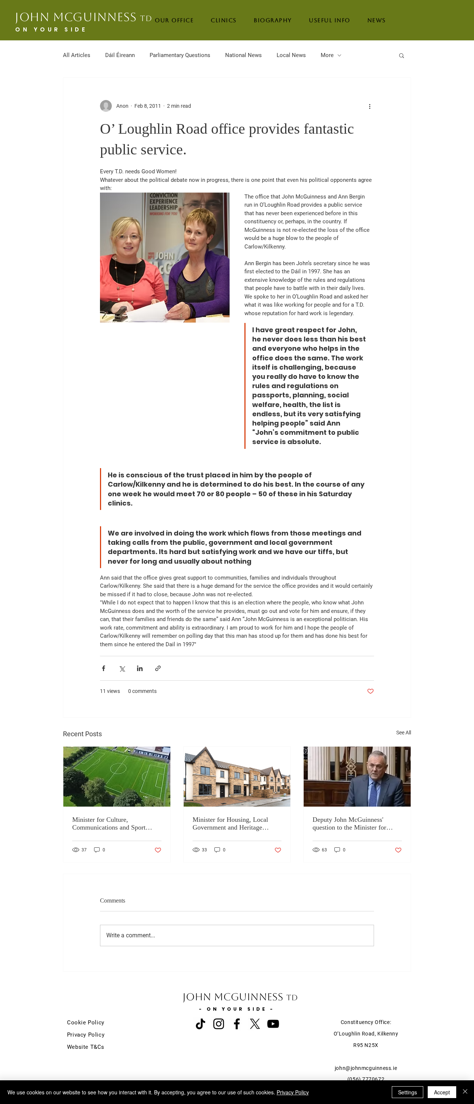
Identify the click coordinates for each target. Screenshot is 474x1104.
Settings (407, 1092)
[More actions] (369, 105)
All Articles (76, 55)
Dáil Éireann (120, 55)
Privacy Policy (293, 1092)
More (327, 55)
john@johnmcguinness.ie (366, 1068)
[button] (401, 55)
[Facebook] (237, 1024)
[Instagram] (218, 1024)
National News (243, 55)
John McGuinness (83, 17)
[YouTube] (273, 1024)
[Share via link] (157, 668)
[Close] (465, 1092)
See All (403, 733)
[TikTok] (200, 1024)
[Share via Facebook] (103, 668)
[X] (255, 1024)
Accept (442, 1092)
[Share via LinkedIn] (139, 668)
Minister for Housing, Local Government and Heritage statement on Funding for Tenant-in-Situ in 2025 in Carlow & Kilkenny (230, 823)
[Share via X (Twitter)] (121, 668)
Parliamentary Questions (180, 55)
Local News (291, 55)
